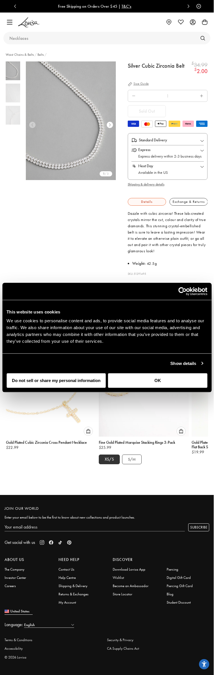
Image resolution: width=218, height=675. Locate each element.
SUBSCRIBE (198, 524)
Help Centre (67, 575)
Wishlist (118, 575)
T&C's (66, 6)
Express (144, 149)
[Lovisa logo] (29, 22)
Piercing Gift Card (180, 583)
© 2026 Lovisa (15, 654)
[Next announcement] (187, 6)
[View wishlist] (180, 22)
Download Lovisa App (129, 566)
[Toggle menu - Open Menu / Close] (9, 22)
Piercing (172, 566)
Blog (170, 591)
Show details (183, 363)
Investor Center (15, 575)
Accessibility (14, 645)
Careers (10, 583)
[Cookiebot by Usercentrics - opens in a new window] (182, 291)
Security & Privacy (120, 637)
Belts (40, 54)
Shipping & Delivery (72, 583)
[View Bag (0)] (204, 22)
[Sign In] (192, 22)
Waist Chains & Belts (20, 54)
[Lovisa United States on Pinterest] (69, 540)
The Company (14, 566)
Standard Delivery (153, 140)
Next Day (145, 166)
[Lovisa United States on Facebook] (51, 540)
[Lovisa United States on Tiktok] (60, 540)
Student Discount (179, 599)
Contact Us (66, 566)
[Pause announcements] (197, 6)
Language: (14, 622)
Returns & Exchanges (73, 591)
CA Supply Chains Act (123, 645)
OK (157, 380)
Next (110, 125)
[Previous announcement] (16, 6)
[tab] (147, 202)
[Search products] (202, 38)
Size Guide (141, 84)
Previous (32, 125)
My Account (67, 599)
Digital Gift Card (179, 575)
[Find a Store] (169, 22)
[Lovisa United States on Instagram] (42, 540)
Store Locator (122, 591)
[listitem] (72, 120)
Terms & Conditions (18, 637)
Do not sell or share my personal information (56, 380)
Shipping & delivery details (146, 184)
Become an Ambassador (130, 583)
